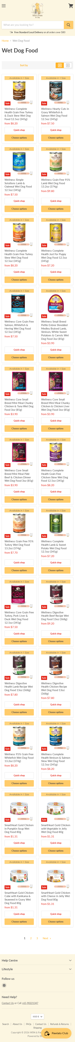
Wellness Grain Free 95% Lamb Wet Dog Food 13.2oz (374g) (55, 183)
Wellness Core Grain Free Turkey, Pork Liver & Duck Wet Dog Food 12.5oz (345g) (19, 617)
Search (5, 1024)
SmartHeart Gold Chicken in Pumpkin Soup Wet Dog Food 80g (19, 828)
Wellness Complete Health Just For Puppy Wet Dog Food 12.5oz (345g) (54, 255)
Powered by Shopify (37, 1036)
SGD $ (36, 1016)
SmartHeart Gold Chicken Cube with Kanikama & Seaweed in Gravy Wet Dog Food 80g (19, 898)
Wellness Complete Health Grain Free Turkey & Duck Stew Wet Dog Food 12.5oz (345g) (19, 114)
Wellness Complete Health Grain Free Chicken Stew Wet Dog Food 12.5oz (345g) (54, 475)
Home (5, 40)
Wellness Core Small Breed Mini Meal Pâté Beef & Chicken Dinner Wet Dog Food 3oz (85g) (19, 475)
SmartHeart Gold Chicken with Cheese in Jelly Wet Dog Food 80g (55, 896)
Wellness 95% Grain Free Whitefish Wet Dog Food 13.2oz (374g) (19, 758)
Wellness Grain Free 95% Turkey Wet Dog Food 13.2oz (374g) (19, 545)
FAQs (28, 1024)
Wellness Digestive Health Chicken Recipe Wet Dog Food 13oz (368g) (54, 688)
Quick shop (19, 130)
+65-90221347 (30, 1003)
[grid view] (60, 65)
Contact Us (8, 1003)
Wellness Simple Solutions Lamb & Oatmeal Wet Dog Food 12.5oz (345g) (18, 184)
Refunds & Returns (59, 1024)
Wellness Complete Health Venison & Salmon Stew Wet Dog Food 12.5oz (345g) (55, 759)
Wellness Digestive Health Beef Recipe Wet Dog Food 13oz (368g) (55, 616)
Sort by (24, 65)
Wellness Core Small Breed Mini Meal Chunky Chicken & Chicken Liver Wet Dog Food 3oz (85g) (55, 404)
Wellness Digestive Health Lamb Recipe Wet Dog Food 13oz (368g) (19, 687)
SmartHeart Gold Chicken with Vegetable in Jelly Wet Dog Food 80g (55, 828)
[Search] (68, 25)
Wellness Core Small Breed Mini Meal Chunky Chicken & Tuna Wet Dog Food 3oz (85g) (19, 404)
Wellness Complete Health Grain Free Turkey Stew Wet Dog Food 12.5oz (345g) (19, 255)
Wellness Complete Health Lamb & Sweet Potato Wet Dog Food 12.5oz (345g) (53, 546)
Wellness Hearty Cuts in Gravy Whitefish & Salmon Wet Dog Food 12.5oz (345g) (55, 114)
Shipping (37, 1027)
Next (46, 938)
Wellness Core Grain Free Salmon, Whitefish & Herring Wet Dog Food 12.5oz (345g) (19, 326)
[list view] (68, 65)
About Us (17, 1024)
